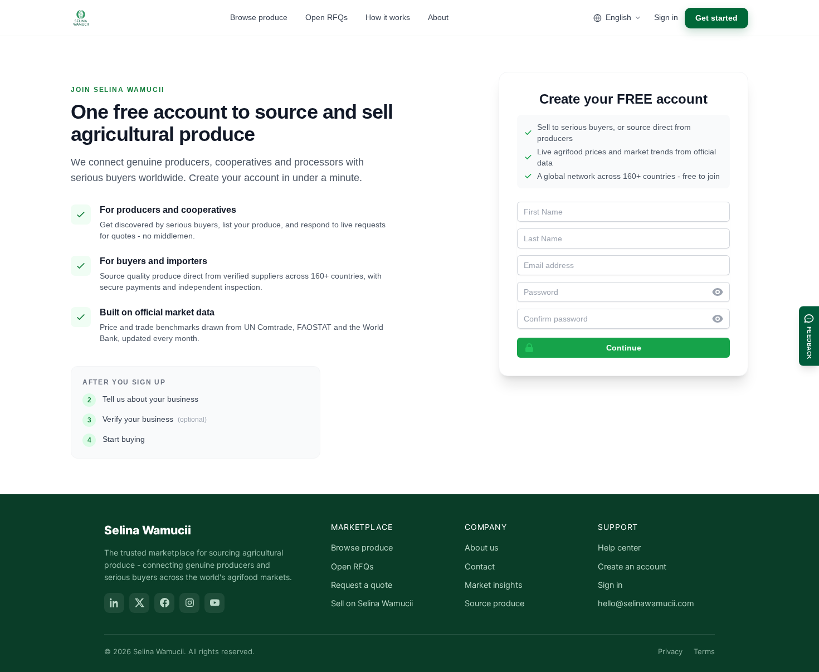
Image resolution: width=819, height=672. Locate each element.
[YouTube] (214, 603)
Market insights (494, 585)
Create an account (632, 567)
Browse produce (258, 17)
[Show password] (721, 292)
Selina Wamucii (147, 530)
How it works (387, 17)
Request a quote (361, 585)
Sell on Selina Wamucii (372, 603)
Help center (619, 548)
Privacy (670, 651)
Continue (623, 347)
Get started (716, 17)
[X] (139, 603)
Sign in (666, 17)
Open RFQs (326, 17)
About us (482, 548)
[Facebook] (164, 603)
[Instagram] (189, 603)
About (438, 17)
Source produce (494, 603)
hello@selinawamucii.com (646, 603)
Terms (704, 651)
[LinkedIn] (114, 603)
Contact (480, 567)
